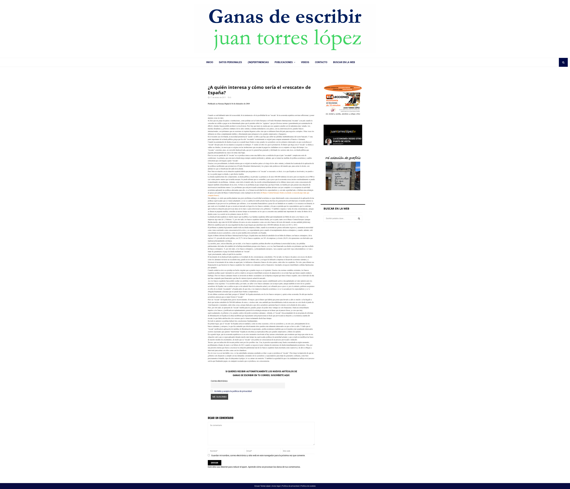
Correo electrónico (219, 381)
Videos (305, 62)
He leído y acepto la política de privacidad (233, 391)
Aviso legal (276, 486)
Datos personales (230, 62)
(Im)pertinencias (258, 62)
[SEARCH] (359, 218)
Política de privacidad (290, 486)
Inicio (209, 62)
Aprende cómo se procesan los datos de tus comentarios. (274, 467)
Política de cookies (308, 486)
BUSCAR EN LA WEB (344, 62)
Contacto (321, 62)
